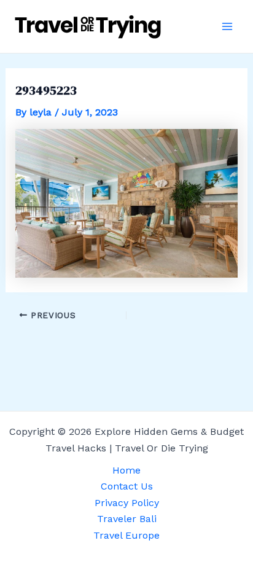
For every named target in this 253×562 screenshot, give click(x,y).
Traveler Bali (127, 519)
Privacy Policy (127, 503)
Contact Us (127, 486)
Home (126, 470)
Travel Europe (126, 535)
